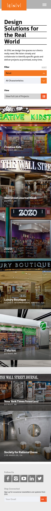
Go (42, 499)
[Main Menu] (44, 5)
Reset (44, 67)
